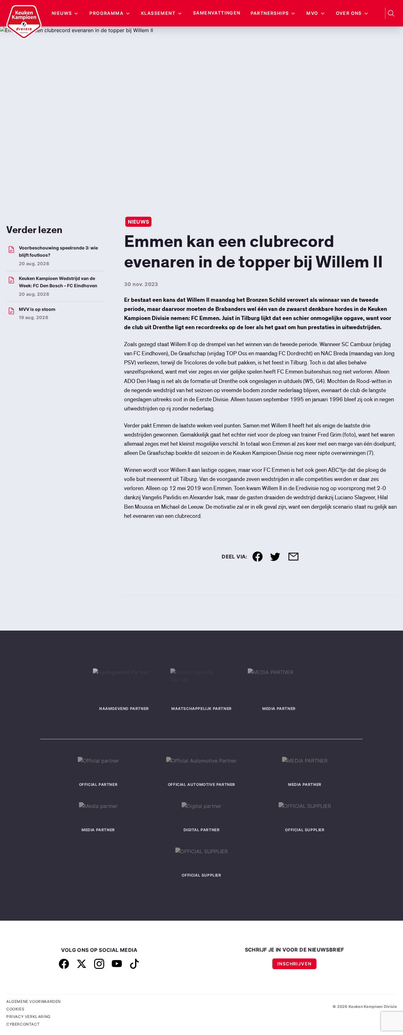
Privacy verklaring (28, 1016)
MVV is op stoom (37, 309)
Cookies (15, 1009)
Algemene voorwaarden (33, 1001)
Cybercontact (23, 1024)
